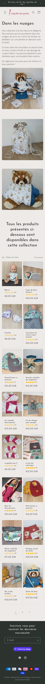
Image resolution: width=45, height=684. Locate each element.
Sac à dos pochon (9, 593)
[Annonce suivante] (40, 3)
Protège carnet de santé (32, 550)
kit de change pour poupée (31, 421)
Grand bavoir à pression (11, 379)
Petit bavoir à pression (31, 507)
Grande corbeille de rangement (33, 379)
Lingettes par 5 (11, 463)
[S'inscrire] (37, 640)
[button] (5, 12)
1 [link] (15, 612)
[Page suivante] (29, 612)
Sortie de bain (32, 591)
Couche (8, 333)
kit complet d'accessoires (10, 421)
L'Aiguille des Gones (17, 677)
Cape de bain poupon (31, 291)
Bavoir (7, 290)
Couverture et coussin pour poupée (31, 335)
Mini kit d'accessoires (10, 507)
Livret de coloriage (29, 464)
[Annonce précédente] (4, 3)
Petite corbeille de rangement (11, 550)
